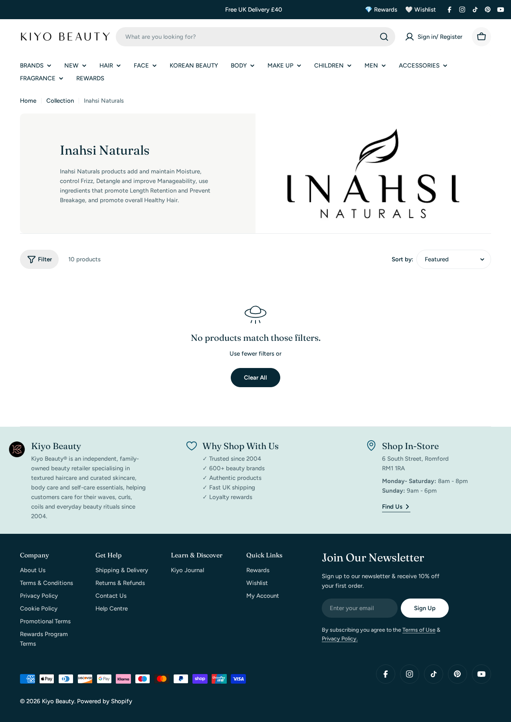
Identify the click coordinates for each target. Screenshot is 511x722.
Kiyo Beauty (58, 701)
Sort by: (402, 259)
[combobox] (255, 36)
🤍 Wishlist (420, 9)
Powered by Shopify (104, 701)
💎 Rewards (381, 9)
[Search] (384, 37)
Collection (60, 100)
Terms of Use (419, 630)
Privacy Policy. (340, 638)
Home (28, 100)
